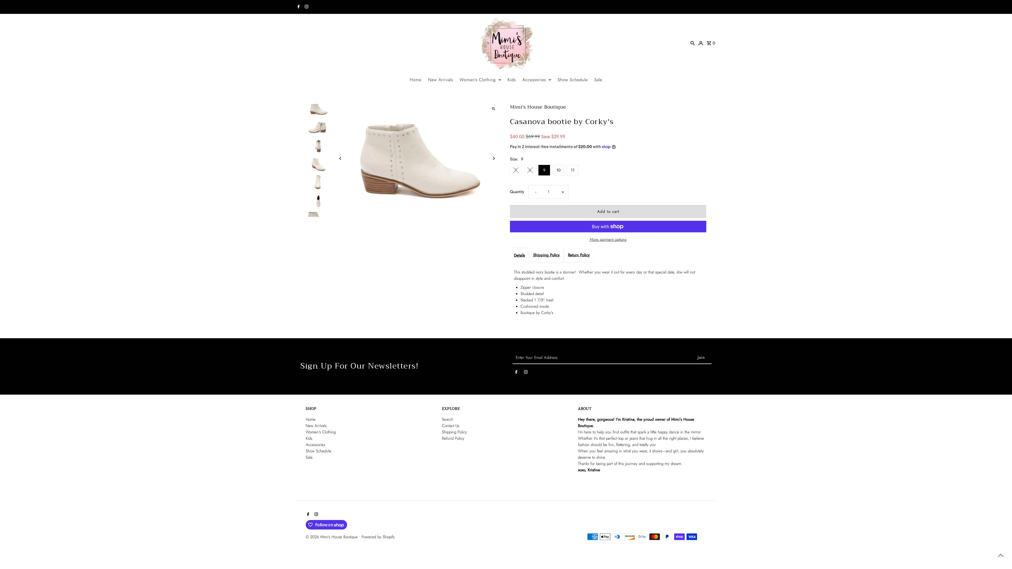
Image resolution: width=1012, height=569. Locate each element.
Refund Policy (453, 438)
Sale (598, 80)
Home (415, 80)
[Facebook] (298, 7)
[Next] (493, 158)
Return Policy (579, 255)
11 (573, 170)
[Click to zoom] (493, 109)
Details (519, 255)
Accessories (534, 80)
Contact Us (450, 426)
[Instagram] (305, 7)
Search (447, 419)
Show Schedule (573, 80)
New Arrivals (440, 80)
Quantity (517, 192)
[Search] (692, 43)
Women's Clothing (478, 80)
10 (558, 170)
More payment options (608, 239)
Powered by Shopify (378, 537)
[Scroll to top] (1001, 555)
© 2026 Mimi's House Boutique (332, 537)
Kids (512, 80)
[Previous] (341, 158)
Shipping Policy (546, 255)
